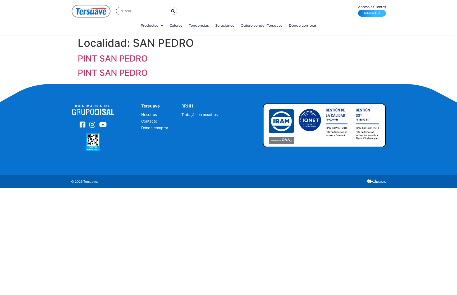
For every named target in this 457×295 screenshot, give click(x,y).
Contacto (149, 121)
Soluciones (224, 25)
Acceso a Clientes (372, 10)
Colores (176, 25)
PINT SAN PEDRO (113, 58)
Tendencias (199, 25)
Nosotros (149, 114)
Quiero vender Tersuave (261, 25)
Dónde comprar (302, 25)
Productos (150, 25)
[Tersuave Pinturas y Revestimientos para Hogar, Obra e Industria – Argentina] (91, 11)
